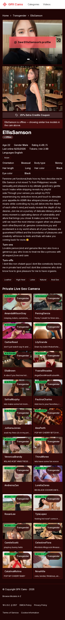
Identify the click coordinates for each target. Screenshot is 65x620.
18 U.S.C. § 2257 (10, 605)
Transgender (19, 15)
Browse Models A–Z (12, 596)
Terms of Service (11, 612)
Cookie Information (30, 612)
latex (32, 280)
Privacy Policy (40, 605)
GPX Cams (13, 4)
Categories (33, 4)
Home (6, 15)
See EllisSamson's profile (37, 43)
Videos (46, 4)
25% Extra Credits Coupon (36, 116)
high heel (20, 280)
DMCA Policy (26, 605)
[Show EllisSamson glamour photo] (36, 59)
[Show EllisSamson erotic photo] (28, 59)
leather (7, 280)
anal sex (55, 280)
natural (43, 280)
